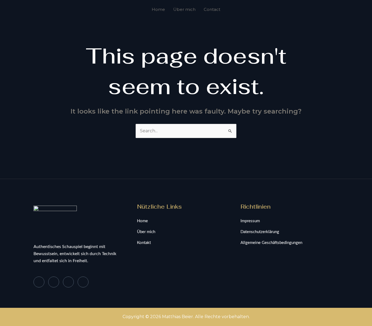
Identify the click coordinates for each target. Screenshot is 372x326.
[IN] (53, 282)
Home (158, 9)
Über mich (184, 9)
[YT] (68, 282)
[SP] (83, 282)
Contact (212, 9)
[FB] (38, 282)
